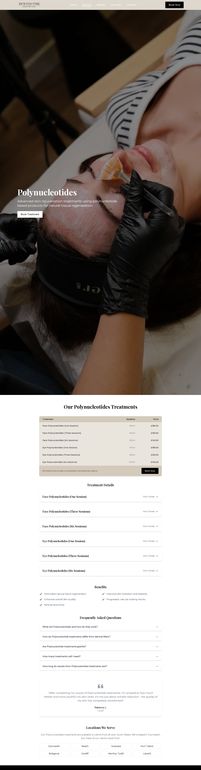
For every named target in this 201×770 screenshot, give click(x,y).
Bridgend (54, 753)
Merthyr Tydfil (116, 753)
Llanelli (147, 753)
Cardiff (85, 753)
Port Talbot (147, 746)
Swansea (116, 746)
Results (101, 5)
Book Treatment (30, 214)
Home (73, 5)
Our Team (116, 5)
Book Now (174, 5)
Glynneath (54, 746)
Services (86, 5)
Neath (85, 746)
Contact (131, 5)
